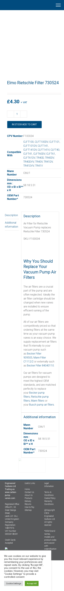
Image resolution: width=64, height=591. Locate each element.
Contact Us (29, 492)
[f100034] (32, 48)
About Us (29, 495)
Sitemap (28, 510)
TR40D (40, 157)
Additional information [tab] (11, 224)
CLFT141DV (30, 149)
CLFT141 (43, 145)
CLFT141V (43, 149)
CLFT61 (50, 153)
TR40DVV (28, 161)
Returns (28, 504)
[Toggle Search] (47, 5)
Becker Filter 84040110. (40, 365)
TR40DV (49, 157)
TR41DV (48, 161)
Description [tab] (11, 215)
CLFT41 (27, 153)
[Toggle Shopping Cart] (36, 5)
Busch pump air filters (41, 404)
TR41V (39, 165)
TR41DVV (28, 165)
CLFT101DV (30, 145)
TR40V (39, 161)
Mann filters (37, 400)
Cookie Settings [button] (13, 583)
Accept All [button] (32, 583)
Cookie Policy (49, 498)
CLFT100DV (41, 141)
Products (28, 498)
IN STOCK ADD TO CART (24, 124)
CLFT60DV (39, 153)
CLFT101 (54, 141)
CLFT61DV (29, 157)
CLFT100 (28, 141)
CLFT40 (55, 149)
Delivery (28, 501)
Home (27, 489)
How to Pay (29, 507)
